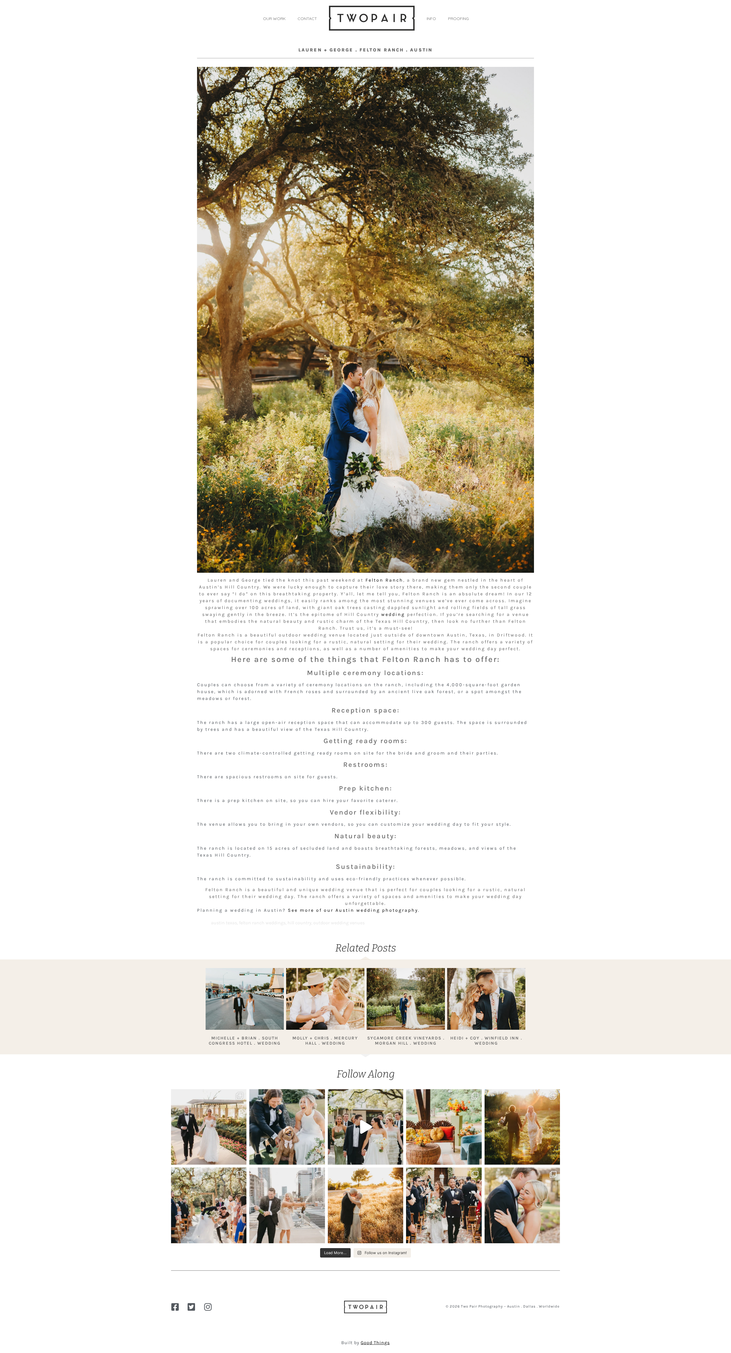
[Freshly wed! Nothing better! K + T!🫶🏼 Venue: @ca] (522, 1205)
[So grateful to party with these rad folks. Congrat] (208, 1205)
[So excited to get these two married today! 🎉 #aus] (287, 1205)
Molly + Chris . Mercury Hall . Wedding (325, 1040)
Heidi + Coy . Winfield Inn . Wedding (486, 1040)
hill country (299, 922)
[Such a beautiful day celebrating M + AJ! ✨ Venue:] (443, 1205)
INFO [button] (431, 18)
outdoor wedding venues (339, 922)
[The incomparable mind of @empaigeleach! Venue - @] (443, 1127)
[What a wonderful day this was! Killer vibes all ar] (365, 1127)
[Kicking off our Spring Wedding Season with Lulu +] (208, 1127)
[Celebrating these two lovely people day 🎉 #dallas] (365, 1205)
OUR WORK (274, 18)
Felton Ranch (384, 580)
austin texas (224, 922)
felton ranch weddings (262, 922)
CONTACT (307, 18)
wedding (393, 614)
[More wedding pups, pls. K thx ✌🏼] (287, 1127)
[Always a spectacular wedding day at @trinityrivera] (522, 1127)
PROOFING (458, 18)
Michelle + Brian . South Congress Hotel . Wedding (245, 1040)
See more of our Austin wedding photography (353, 910)
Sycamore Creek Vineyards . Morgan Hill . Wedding (406, 1040)
